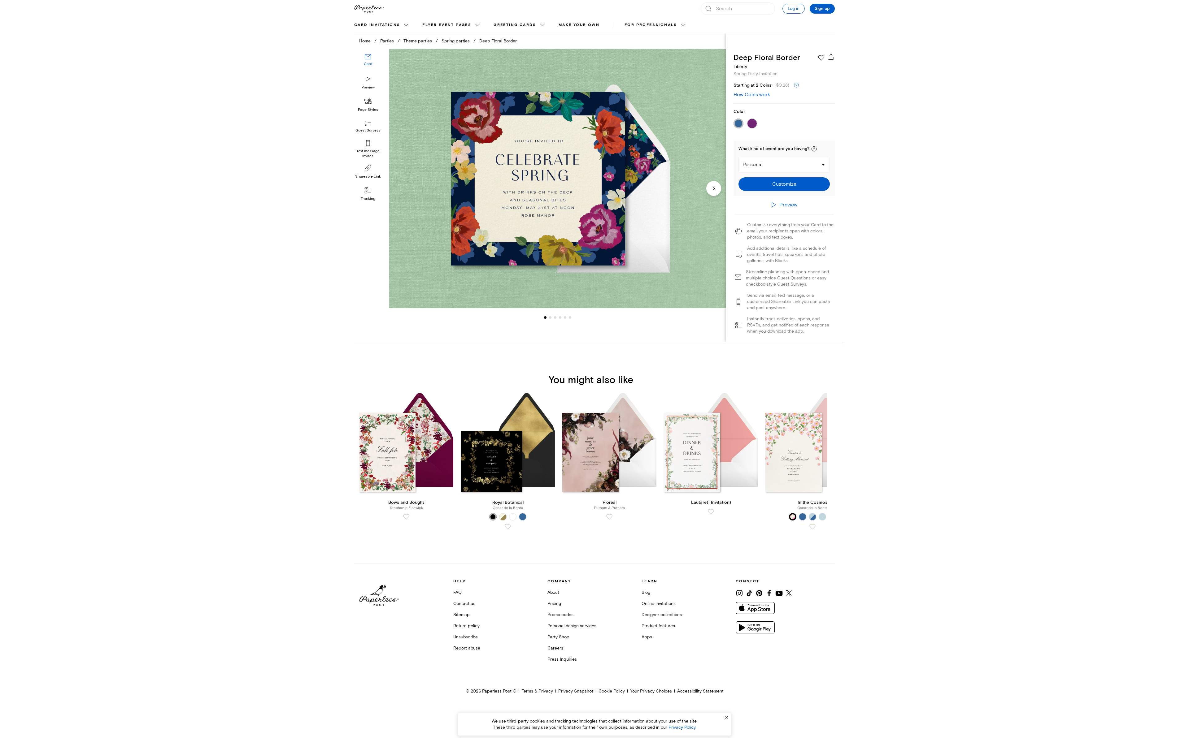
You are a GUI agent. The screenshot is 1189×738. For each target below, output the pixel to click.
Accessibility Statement (700, 691)
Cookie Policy (612, 691)
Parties (387, 41)
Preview (368, 87)
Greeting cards (515, 25)
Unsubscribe (465, 637)
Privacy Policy (682, 727)
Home (365, 41)
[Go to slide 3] (550, 317)
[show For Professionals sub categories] (683, 25)
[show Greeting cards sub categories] (542, 25)
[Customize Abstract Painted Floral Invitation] (557, 178)
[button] (814, 149)
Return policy (466, 625)
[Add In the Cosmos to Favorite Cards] (812, 526)
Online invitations (659, 603)
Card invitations (377, 25)
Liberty (740, 66)
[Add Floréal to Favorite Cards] (609, 516)
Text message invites (368, 153)
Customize (784, 184)
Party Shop (558, 637)
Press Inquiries (562, 659)
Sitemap (461, 614)
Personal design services (571, 625)
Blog (646, 592)
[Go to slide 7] (570, 317)
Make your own (579, 25)
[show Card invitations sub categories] (406, 25)
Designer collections (662, 614)
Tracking (368, 198)
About (553, 592)
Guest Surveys (367, 130)
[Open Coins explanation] (796, 85)
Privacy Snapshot (575, 691)
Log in (793, 8)
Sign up (822, 8)
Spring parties (456, 41)
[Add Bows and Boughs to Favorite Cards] (406, 516)
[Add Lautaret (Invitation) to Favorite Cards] (711, 512)
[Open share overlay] (831, 56)
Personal (753, 165)
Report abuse (466, 648)
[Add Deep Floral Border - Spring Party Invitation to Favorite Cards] (821, 58)
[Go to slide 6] (565, 317)
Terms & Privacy (537, 691)
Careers (555, 648)
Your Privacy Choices (651, 691)
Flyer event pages (446, 25)
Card (368, 64)
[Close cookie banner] (726, 717)
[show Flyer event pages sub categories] (477, 25)
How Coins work (752, 95)
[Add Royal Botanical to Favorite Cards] (508, 526)
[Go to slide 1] (545, 317)
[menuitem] (382, 25)
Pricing (554, 603)
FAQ (457, 592)
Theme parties (417, 41)
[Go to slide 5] (560, 317)
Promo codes (560, 614)
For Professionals (651, 25)
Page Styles (368, 109)
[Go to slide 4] (555, 317)
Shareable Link (368, 176)
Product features (658, 625)
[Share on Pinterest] (759, 593)
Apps (647, 637)
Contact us (464, 603)
